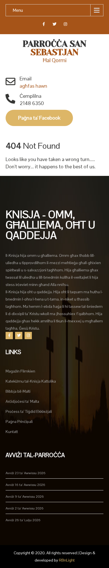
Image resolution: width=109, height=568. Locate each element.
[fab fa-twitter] (55, 24)
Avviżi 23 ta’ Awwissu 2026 (26, 473)
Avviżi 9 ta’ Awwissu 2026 (25, 496)
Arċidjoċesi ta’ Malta (22, 401)
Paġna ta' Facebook (39, 118)
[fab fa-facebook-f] (44, 24)
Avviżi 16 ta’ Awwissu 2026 (25, 485)
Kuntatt (12, 431)
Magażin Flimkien (20, 371)
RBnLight (67, 560)
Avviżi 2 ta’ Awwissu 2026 (25, 508)
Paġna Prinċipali (19, 421)
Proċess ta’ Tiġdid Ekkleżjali (29, 411)
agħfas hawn (33, 86)
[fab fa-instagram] (65, 24)
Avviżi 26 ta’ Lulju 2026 (23, 520)
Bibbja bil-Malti (18, 391)
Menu (18, 10)
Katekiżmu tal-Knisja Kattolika (31, 381)
